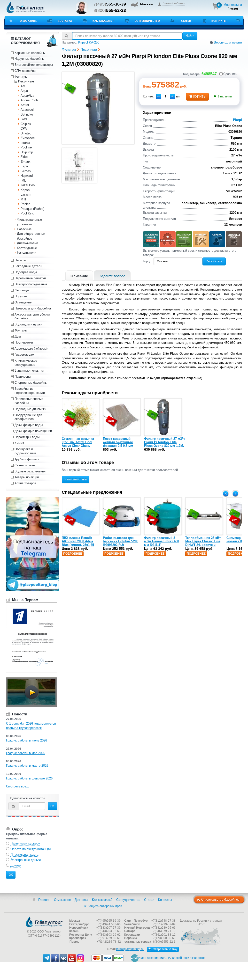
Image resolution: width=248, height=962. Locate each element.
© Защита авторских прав (103, 906)
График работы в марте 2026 (27, 765)
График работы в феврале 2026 (29, 778)
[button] (172, 96)
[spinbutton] (165, 96)
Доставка (65, 20)
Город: (147, 261)
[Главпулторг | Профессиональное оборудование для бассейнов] (26, 7)
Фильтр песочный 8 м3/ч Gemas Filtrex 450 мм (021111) (161, 541)
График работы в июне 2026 (26, 740)
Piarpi (237, 120)
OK (52, 806)
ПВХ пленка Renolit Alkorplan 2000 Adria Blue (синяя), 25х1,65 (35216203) (78, 543)
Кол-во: (148, 96)
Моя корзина (233, 4)
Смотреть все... (17, 786)
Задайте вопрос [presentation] (112, 276)
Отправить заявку (164, 949)
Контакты (218, 20)
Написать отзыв (75, 479)
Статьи (186, 20)
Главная (44, 900)
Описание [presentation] (79, 276)
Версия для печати (228, 42)
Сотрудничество (147, 20)
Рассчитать (214, 261)
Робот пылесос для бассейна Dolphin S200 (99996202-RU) (120, 541)
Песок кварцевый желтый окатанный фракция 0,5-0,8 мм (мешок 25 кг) (118, 444)
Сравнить (230, 74)
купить (199, 96)
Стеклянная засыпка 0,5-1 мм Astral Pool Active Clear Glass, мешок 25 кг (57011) (78, 444)
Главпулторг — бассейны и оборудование (44, 922)
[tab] (79, 275)
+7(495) (108, 4)
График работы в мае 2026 (25, 753)
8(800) (109, 10)
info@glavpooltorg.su (130, 949)
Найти (190, 35)
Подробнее (72, 553)
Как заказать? (103, 20)
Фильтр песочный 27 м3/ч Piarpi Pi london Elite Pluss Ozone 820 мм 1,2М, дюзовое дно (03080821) (164, 444)
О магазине (28, 20)
